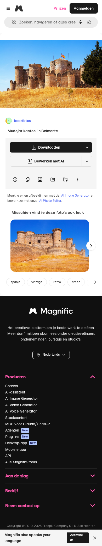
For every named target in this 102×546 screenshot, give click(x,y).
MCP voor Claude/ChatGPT (28, 424)
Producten (15, 376)
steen (76, 282)
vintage (36, 282)
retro (57, 282)
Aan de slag (17, 475)
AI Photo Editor (50, 201)
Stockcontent (16, 417)
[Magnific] (51, 312)
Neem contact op (22, 505)
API (8, 455)
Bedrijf (11, 490)
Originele (34, 44)
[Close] (95, 538)
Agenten (16, 430)
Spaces (11, 386)
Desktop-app (20, 443)
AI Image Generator (75, 195)
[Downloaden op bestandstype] (87, 147)
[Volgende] (91, 246)
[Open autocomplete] (11, 22)
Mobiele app (15, 449)
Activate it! (76, 537)
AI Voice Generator (21, 411)
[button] (51, 355)
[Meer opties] (77, 179)
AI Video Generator (21, 405)
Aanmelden (84, 8)
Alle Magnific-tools (21, 462)
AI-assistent (15, 392)
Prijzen (60, 8)
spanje (15, 282)
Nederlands (51, 355)
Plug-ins (16, 436)
